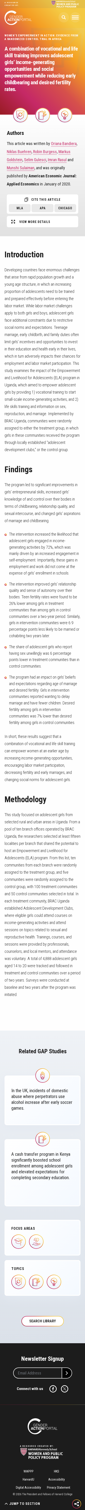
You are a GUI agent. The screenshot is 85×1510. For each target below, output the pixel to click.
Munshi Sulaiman (20, 167)
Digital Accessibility (28, 1487)
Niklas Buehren (19, 151)
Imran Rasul (57, 159)
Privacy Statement (58, 1487)
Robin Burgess (45, 151)
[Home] (43, 1426)
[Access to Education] (42, 115)
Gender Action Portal (18, 18)
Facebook (53, 1388)
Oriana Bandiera (64, 143)
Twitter (64, 1388)
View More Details (34, 222)
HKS (56, 1471)
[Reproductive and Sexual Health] (20, 115)
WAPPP (29, 1471)
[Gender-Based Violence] (42, 1075)
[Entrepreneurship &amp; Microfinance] (64, 115)
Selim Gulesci (35, 159)
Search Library (42, 1321)
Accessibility (56, 1479)
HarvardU (28, 1479)
